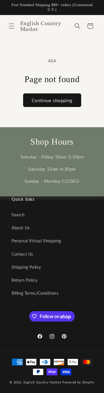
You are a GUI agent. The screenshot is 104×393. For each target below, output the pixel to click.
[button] (11, 26)
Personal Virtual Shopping (36, 240)
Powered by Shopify (78, 382)
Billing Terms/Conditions (35, 293)
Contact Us (22, 254)
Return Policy (25, 280)
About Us (21, 227)
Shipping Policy (26, 267)
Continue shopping (52, 100)
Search (18, 214)
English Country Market (42, 382)
